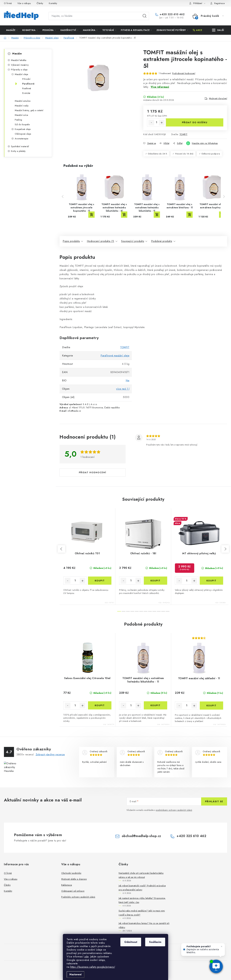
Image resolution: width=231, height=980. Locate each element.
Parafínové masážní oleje (115, 355)
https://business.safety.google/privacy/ (92, 967)
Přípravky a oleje (19, 69)
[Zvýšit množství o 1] (162, 122)
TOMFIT (183, 134)
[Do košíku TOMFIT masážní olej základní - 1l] (211, 705)
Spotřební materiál (20, 146)
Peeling (18, 119)
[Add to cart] (91, 214)
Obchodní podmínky (71, 873)
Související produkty (132, 241)
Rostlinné (26, 88)
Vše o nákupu (24, 3)
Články (40, 3)
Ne (127, 380)
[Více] (218, 30)
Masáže (17, 53)
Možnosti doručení (218, 98)
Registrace (219, 3)
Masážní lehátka (18, 60)
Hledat (144, 16)
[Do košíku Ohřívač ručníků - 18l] (155, 581)
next (225, 549)
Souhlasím (155, 942)
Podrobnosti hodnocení (183, 73)
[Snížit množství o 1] (151, 122)
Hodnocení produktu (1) (100, 241)
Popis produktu (71, 241)
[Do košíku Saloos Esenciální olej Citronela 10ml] (99, 705)
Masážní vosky (22, 105)
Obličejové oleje (23, 133)
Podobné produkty (161, 241)
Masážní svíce (21, 115)
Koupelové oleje (23, 129)
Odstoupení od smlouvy (73, 891)
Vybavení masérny (20, 64)
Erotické (26, 93)
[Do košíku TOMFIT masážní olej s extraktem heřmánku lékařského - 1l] (155, 705)
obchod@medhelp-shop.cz (141, 836)
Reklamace (66, 885)
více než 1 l (122, 389)
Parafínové (28, 83)
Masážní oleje (21, 74)
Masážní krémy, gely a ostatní (29, 110)
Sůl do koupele (22, 124)
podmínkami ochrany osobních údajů (174, 810)
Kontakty (53, 3)
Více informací (160, 87)
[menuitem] (12, 30)
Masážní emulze (22, 101)
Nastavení (75, 974)
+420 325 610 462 (171, 14)
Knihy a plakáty (18, 151)
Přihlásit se (214, 801)
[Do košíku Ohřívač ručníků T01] (99, 581)
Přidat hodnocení (92, 472)
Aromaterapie (21, 138)
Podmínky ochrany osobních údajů (78, 896)
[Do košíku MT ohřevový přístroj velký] (211, 581)
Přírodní (26, 79)
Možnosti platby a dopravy (74, 879)
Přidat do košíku (194, 122)
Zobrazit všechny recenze (50, 754)
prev (61, 549)
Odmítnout (130, 942)
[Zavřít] (222, 946)
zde (86, 956)
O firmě (8, 3)
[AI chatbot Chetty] (216, 966)
